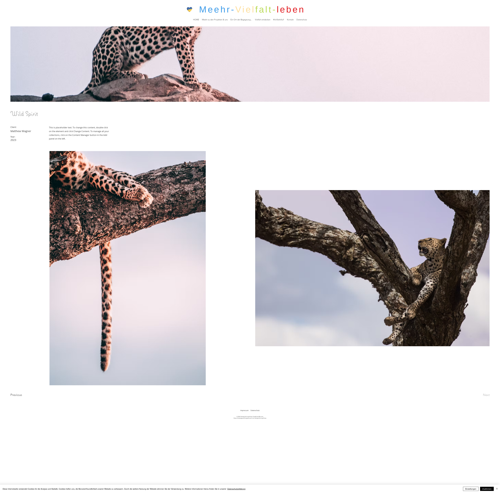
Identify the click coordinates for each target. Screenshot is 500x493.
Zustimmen (487, 489)
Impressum (244, 410)
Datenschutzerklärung (236, 489)
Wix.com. (261, 416)
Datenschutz (255, 410)
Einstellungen (470, 489)
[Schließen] (496, 489)
